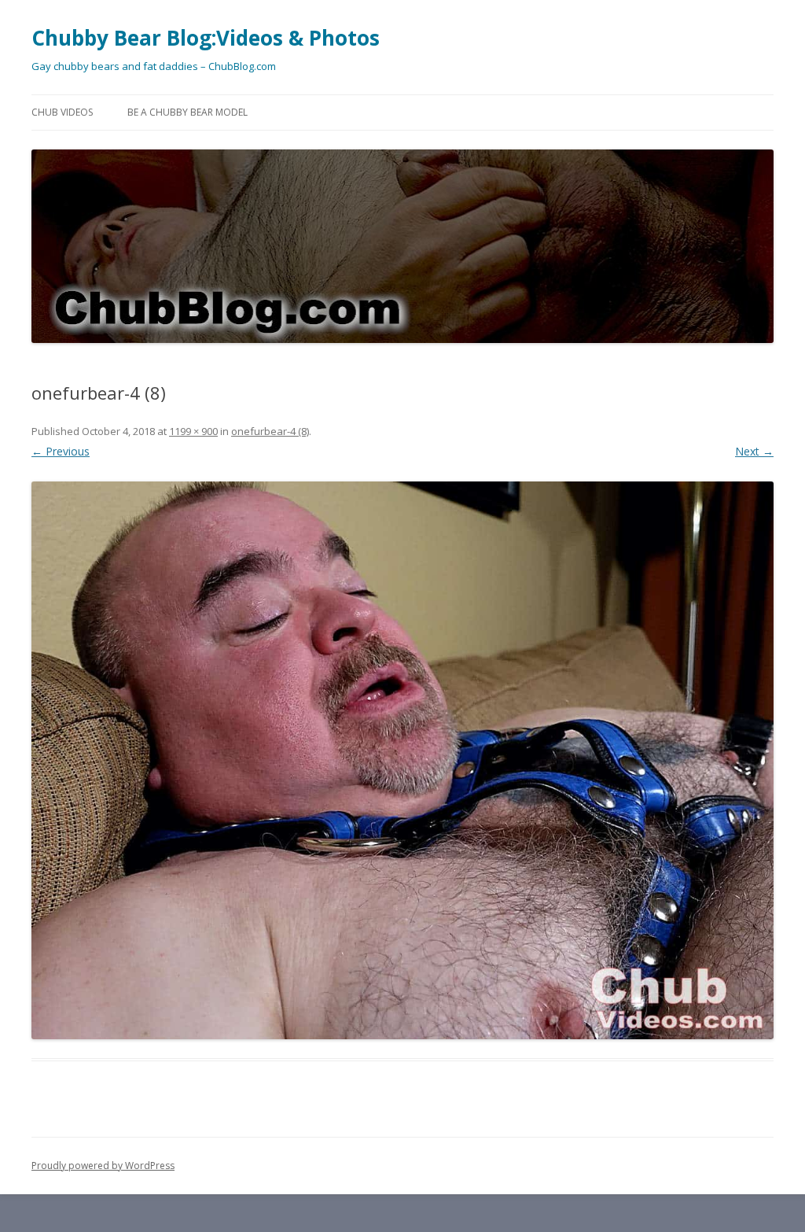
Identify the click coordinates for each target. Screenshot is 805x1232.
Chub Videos (62, 112)
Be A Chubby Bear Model (187, 112)
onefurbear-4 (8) (270, 431)
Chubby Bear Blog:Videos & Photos (205, 38)
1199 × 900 (193, 431)
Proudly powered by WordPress (103, 1165)
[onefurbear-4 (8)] (402, 760)
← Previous (60, 451)
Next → (754, 451)
